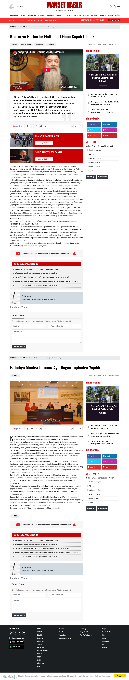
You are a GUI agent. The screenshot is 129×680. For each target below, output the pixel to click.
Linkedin (108, 124)
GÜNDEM (41, 15)
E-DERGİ (23, 15)
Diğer (91, 171)
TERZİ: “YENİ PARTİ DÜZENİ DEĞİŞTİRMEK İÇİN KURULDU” (36, 285)
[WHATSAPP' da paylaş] (36, 126)
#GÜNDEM (15, 375)
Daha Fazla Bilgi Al (10, 677)
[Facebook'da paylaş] (27, 126)
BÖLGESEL (77, 15)
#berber (14, 44)
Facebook (93, 124)
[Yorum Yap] (72, 126)
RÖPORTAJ (41, 663)
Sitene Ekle (105, 641)
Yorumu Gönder (19, 346)
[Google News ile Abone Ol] (18, 126)
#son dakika (39, 44)
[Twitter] (20, 633)
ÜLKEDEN (68, 15)
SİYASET (86, 15)
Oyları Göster (102, 177)
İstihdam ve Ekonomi (96, 158)
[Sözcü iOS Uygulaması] (21, 642)
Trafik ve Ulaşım (95, 150)
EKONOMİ (94, 15)
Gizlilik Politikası (107, 632)
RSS (106, 135)
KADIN (39, 660)
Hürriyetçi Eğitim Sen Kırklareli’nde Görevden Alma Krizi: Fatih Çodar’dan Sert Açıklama (46, 281)
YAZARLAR (32, 15)
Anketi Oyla (91, 177)
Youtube (93, 135)
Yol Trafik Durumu (86, 635)
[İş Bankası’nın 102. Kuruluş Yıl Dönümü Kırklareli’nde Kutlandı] (102, 63)
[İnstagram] (11, 633)
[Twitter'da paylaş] (32, 126)
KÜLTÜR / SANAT (106, 15)
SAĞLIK (117, 15)
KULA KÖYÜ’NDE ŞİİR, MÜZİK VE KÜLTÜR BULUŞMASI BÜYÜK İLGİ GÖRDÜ (42, 277)
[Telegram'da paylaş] (41, 126)
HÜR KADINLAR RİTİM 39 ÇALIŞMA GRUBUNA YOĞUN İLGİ (36, 273)
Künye (104, 629)
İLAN (38, 666)
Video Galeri (63, 635)
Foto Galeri (62, 632)
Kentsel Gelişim (94, 163)
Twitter (92, 130)
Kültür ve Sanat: (94, 167)
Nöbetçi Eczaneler (65, 638)
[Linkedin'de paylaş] (45, 126)
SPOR (39, 657)
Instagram (109, 130)
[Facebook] (15, 633)
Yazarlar (61, 629)
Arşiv (103, 644)
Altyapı (91, 154)
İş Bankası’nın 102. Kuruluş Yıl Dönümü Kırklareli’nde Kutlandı (37, 269)
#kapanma (50, 44)
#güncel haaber (26, 44)
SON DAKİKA (13, 15)
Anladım (120, 676)
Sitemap (104, 638)
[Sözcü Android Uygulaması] (21, 647)
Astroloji (83, 629)
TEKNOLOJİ (50, 15)
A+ (76, 126)
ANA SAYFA (13, 27)
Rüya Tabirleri (84, 632)
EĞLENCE (59, 15)
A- (81, 126)
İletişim (104, 647)
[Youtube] (24, 633)
